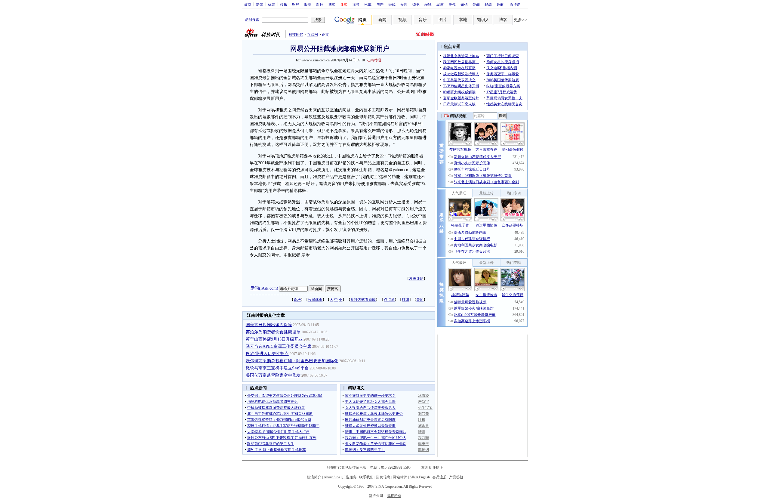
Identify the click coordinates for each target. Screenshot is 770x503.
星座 (440, 4)
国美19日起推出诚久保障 (269, 324)
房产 (379, 4)
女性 (404, 4)
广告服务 (349, 477)
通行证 (515, 4)
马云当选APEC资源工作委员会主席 (278, 346)
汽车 (367, 4)
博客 (331, 4)
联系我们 (366, 477)
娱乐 (283, 4)
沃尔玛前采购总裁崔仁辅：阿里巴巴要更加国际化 (292, 361)
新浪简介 (314, 477)
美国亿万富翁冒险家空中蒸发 (273, 375)
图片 (443, 19)
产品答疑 (456, 477)
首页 (247, 4)
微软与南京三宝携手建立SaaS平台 (277, 368)
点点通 (389, 300)
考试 (428, 4)
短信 (464, 4)
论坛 (297, 300)
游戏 (392, 4)
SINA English (420, 477)
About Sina (332, 477)
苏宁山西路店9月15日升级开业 (274, 339)
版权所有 (394, 496)
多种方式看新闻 (363, 300)
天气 (452, 4)
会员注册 (439, 477)
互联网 (312, 34)
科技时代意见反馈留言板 (347, 467)
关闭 (420, 300)
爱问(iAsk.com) (264, 288)
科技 (319, 4)
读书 (416, 4)
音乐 (422, 19)
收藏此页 (315, 300)
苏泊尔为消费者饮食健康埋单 (273, 332)
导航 (500, 4)
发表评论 (416, 278)
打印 (405, 300)
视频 (355, 4)
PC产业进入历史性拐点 (267, 353)
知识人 (483, 19)
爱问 (476, 4)
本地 (463, 19)
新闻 (259, 4)
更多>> (520, 19)
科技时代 (296, 34)
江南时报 (374, 60)
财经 (295, 4)
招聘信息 (383, 477)
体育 (271, 4)
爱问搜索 (252, 19)
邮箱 (488, 4)
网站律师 (400, 477)
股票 (307, 4)
